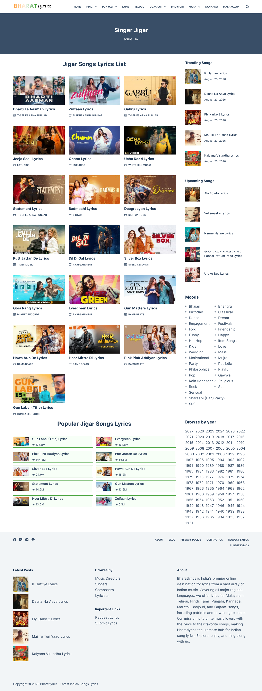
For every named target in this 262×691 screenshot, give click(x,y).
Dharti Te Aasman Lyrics (34, 109)
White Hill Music (139, 165)
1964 (220, 488)
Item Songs (227, 341)
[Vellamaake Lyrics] (192, 214)
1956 (240, 494)
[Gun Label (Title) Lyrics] (39, 388)
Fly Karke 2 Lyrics (217, 114)
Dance (194, 318)
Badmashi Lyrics (83, 209)
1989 (210, 466)
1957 (230, 494)
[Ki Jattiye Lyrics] (193, 76)
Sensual (195, 392)
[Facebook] (14, 539)
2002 (199, 454)
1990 (199, 466)
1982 (220, 471)
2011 (230, 443)
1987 (230, 466)
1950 (240, 500)
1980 (240, 471)
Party (193, 364)
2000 (220, 454)
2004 (240, 448)
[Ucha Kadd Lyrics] (150, 140)
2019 (210, 437)
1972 (199, 483)
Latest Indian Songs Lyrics (79, 684)
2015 (189, 443)
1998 (240, 454)
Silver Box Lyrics (138, 258)
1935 (210, 517)
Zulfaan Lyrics (81, 109)
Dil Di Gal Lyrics (82, 258)
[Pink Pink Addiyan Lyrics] (150, 339)
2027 (189, 431)
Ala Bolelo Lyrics (216, 193)
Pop (192, 375)
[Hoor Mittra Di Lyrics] (94, 339)
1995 (210, 460)
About (159, 539)
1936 (199, 517)
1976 (220, 477)
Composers (104, 590)
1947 (210, 506)
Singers (101, 584)
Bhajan (194, 306)
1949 (189, 506)
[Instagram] (26, 539)
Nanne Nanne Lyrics (218, 233)
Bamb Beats (136, 314)
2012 (220, 443)
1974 (240, 477)
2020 (199, 437)
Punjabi (107, 6)
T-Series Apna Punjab (32, 115)
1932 (240, 517)
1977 (210, 477)
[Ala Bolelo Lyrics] (192, 194)
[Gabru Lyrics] (150, 90)
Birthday (196, 312)
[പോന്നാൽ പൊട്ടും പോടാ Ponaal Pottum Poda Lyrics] (192, 254)
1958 (220, 494)
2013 (210, 443)
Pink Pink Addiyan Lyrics (145, 358)
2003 (189, 454)
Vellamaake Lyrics (217, 213)
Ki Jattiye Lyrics (215, 73)
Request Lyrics (238, 539)
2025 (210, 431)
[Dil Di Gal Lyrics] (94, 239)
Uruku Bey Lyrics (216, 274)
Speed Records (138, 264)
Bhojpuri (177, 6)
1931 (189, 523)
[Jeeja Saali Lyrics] (39, 140)
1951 (230, 500)
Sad (221, 387)
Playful (223, 369)
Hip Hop (195, 341)
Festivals (225, 323)
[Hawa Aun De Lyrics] (39, 339)
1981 (230, 471)
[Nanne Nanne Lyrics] (192, 234)
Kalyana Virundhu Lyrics (221, 155)
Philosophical (199, 369)
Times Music (25, 264)
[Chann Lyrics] (94, 140)
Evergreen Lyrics (83, 308)
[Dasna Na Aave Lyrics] (193, 96)
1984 (199, 471)
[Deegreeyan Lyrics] (150, 189)
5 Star (77, 214)
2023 (230, 431)
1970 (220, 483)
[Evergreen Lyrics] (94, 289)
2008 (199, 448)
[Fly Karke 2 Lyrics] (193, 117)
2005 (230, 448)
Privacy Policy (191, 539)
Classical (225, 312)
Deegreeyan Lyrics (140, 209)
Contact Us (215, 539)
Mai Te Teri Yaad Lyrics (220, 135)
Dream (223, 318)
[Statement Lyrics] (39, 189)
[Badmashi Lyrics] (94, 189)
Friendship (226, 329)
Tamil (125, 6)
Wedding (196, 352)
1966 (199, 488)
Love (222, 346)
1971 (209, 483)
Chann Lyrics (80, 159)
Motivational (199, 358)
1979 (189, 477)
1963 (230, 488)
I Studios (23, 165)
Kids (192, 346)
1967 (189, 488)
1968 (240, 483)
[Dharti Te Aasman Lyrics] (39, 90)
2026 (199, 431)
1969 (230, 483)
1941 (209, 511)
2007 (210, 448)
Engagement (199, 323)
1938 (240, 511)
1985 (189, 471)
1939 (230, 511)
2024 (220, 431)
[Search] (247, 6)
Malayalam (231, 6)
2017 (230, 437)
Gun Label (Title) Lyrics (33, 407)
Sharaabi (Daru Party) (207, 398)
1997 (189, 460)
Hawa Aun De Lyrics (30, 358)
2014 (199, 443)
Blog (172, 539)
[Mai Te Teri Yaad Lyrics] (193, 138)
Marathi (194, 6)
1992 (240, 460)
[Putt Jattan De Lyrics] (39, 239)
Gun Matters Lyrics (140, 308)
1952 (220, 500)
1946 (220, 506)
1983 (210, 471)
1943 (189, 511)
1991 (189, 466)
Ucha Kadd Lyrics (139, 159)
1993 (230, 460)
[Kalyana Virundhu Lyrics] (193, 158)
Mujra (222, 358)
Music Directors (108, 578)
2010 (240, 443)
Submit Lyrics (239, 545)
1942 (199, 511)
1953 (210, 500)
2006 (220, 448)
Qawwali (225, 375)
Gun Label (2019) (28, 413)
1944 (240, 506)
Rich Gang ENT (138, 214)
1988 (220, 466)
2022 (240, 431)
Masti (222, 352)
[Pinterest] (33, 539)
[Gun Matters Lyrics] (150, 289)
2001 (210, 454)
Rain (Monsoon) (202, 381)
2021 (189, 437)
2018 (220, 437)
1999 (230, 454)
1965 (210, 488)
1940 (220, 511)
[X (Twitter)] (20, 539)
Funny (194, 335)
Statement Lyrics (28, 209)
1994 (220, 460)
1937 (189, 517)
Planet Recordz (28, 314)
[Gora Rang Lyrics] (39, 289)
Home (77, 6)
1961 (189, 494)
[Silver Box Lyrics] (150, 239)
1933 (230, 517)
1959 (210, 494)
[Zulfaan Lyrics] (94, 90)
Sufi (192, 404)
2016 (240, 437)
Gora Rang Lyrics (27, 308)
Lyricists (101, 596)
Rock (193, 387)
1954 (199, 500)
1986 (240, 466)
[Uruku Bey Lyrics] (192, 274)
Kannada (211, 6)
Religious (225, 381)
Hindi (89, 6)
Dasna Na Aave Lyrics (219, 94)
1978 (199, 477)
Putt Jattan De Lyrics (31, 258)
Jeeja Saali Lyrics (28, 159)
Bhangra (225, 306)
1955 (189, 500)
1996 (199, 460)
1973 (189, 483)
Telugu (139, 6)
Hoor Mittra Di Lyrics (86, 358)
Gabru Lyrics (135, 109)
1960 (199, 494)
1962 (240, 488)
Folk (192, 329)
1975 (230, 477)
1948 (199, 506)
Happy (223, 335)
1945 (230, 506)
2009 (189, 448)
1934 (220, 517)
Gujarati (156, 6)
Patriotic (225, 364)
